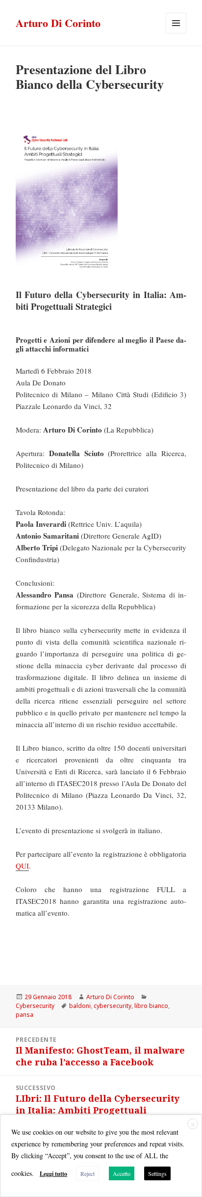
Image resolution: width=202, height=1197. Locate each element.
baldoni (80, 1006)
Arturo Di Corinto (58, 23)
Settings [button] (157, 1173)
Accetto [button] (121, 1173)
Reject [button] (87, 1173)
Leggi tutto (53, 1174)
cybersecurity (112, 1006)
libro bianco (151, 1006)
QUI (22, 866)
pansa (24, 1014)
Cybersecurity (35, 1006)
